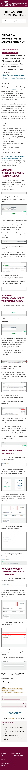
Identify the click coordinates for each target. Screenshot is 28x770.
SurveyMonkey (18, 692)
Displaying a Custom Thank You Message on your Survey (13, 738)
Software (5, 690)
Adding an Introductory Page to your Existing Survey (13, 732)
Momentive (11, 688)
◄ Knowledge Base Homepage (10, 52)
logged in (11, 718)
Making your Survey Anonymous (10, 735)
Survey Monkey (6, 692)
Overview (5, 724)
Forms (4, 688)
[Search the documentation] (6, 20)
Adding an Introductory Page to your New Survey (13, 728)
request (14, 89)
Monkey (19, 688)
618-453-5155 (5, 759)
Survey (12, 690)
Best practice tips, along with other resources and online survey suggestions (12, 159)
